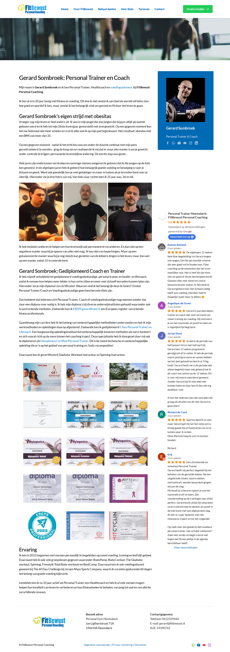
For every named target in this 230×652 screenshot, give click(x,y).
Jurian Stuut (175, 333)
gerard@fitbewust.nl (172, 623)
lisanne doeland (177, 244)
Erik (170, 454)
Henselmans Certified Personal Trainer (64, 341)
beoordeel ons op (180, 236)
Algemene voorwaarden (97, 644)
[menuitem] (65, 9)
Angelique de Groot (179, 303)
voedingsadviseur (122, 87)
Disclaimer (140, 644)
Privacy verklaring (122, 644)
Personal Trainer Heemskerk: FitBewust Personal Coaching (187, 215)
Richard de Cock (177, 412)
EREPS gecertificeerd (86, 309)
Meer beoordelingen (186, 547)
